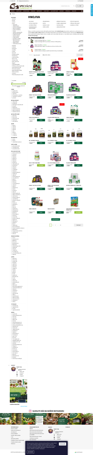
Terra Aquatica (15, 339)
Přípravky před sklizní (17, 33)
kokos (14, 117)
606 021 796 (13, 1)
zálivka (14, 102)
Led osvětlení (54, 11)
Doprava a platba (14, 428)
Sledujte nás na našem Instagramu (48, 411)
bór (13, 278)
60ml (13, 125)
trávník (14, 168)
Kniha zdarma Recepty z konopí (36, 436)
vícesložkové (15, 147)
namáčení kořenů (16, 109)
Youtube (21, 374)
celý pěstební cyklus (16, 142)
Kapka (14, 254)
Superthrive (15, 326)
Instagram (22, 376)
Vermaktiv (14, 330)
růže (13, 189)
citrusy (14, 161)
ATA (13, 237)
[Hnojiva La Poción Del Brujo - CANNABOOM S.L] (10, 14)
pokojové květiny (16, 172)
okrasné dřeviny (16, 176)
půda (14, 115)
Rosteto (14, 348)
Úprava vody (14, 58)
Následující (79, 225)
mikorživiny (15, 293)
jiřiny (13, 224)
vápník (14, 264)
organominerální (16, 310)
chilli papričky (15, 164)
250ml (14, 128)
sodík (14, 271)
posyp (14, 106)
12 (60, 225)
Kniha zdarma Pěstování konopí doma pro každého (37, 434)
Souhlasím (62, 444)
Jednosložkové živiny (17, 43)
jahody (14, 155)
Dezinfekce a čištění (17, 38)
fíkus (13, 205)
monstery (14, 208)
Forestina (15, 335)
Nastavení (30, 452)
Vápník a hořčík (16, 42)
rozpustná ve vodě (16, 96)
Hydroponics (15, 239)
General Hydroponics (17, 322)
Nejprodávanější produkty (17, 70)
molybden (14, 300)
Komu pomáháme (14, 433)
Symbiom (14, 328)
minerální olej (15, 296)
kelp (13, 283)
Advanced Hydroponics (17, 325)
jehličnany (14, 229)
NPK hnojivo (15, 276)
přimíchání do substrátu (17, 104)
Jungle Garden (15, 329)
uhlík (13, 294)
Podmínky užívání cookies (16, 442)
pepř (13, 179)
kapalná (14, 91)
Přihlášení (81, 1)
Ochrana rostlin (15, 60)
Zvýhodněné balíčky (16, 64)
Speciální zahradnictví (17, 344)
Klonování (14, 53)
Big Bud (14, 240)
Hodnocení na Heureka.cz (16, 430)
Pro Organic (15, 251)
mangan (14, 268)
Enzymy (14, 31)
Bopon (14, 354)
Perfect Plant (15, 351)
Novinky (62, 11)
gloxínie (14, 212)
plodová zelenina (16, 153)
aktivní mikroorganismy (17, 286)
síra (13, 269)
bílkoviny (14, 285)
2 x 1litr (14, 133)
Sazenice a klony (16, 36)
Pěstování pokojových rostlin (17, 74)
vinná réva (14, 196)
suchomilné (15, 198)
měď (13, 301)
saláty (14, 175)
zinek (14, 279)
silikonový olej (15, 297)
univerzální (15, 121)
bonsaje (14, 190)
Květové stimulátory (17, 29)
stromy (14, 154)
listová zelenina (15, 226)
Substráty (46, 11)
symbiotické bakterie (17, 287)
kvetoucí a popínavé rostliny (18, 228)
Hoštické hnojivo (16, 246)
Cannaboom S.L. (16, 341)
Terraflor (14, 250)
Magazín (74, 11)
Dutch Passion (15, 355)
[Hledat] (74, 6)
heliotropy (15, 221)
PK (13, 273)
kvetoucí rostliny (16, 218)
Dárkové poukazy (15, 71)
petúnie (14, 222)
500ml (14, 129)
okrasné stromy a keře (17, 231)
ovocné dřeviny (15, 183)
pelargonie (15, 187)
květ (13, 140)
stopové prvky (15, 299)
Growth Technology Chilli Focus (43, 40)
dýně (13, 186)
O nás (12, 437)
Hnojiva (33, 11)
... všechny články (23, 406)
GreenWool (15, 347)
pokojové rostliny (16, 200)
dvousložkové (15, 148)
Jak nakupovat (14, 432)
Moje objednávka (33, 439)
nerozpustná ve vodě (17, 95)
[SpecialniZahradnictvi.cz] (21, 6)
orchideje (14, 169)
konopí (14, 217)
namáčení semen (16, 111)
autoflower (15, 232)
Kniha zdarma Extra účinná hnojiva (36, 432)
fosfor (14, 260)
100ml (14, 126)
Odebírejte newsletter (34, 438)
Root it (14, 337)
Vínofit (14, 343)
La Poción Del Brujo (16, 253)
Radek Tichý (56, 429)
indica (14, 233)
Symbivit (14, 247)
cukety (14, 185)
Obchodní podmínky (15, 438)
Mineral (14, 244)
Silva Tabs (14, 353)
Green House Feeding (17, 358)
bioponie (14, 120)
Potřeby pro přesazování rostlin (18, 66)
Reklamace (13, 443)
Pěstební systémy (15, 54)
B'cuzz (14, 242)
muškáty (14, 173)
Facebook (21, 373)
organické (15, 307)
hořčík (14, 266)
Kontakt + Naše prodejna (15, 435)
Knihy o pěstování (15, 61)
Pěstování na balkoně (16, 69)
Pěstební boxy (15, 55)
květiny (14, 171)
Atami (14, 316)
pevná (14, 98)
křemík (14, 262)
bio (13, 308)
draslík (14, 261)
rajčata (14, 157)
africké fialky (15, 214)
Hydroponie (26, 11)
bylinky (14, 159)
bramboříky (15, 211)
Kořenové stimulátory (17, 27)
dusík (14, 258)
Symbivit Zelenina (40, 49)
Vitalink (14, 332)
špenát (14, 180)
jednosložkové (16, 146)
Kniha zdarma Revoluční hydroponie (36, 430)
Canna (14, 318)
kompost (14, 275)
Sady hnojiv (15, 24)
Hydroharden (15, 333)
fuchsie (14, 215)
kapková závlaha (16, 110)
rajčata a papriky (16, 193)
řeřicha (14, 182)
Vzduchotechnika (15, 57)
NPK (14, 272)
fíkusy (14, 207)
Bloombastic (15, 243)
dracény (14, 203)
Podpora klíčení (16, 37)
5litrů (13, 132)
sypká (14, 93)
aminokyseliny (15, 282)
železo (14, 265)
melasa (14, 289)
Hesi (14, 321)
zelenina (14, 225)
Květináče (39, 11)
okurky (14, 166)
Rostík (14, 357)
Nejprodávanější (37, 55)
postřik (14, 103)
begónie (14, 219)
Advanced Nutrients (17, 315)
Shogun (14, 346)
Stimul (14, 249)
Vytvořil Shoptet (79, 452)
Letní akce (14, 73)
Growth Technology (17, 323)
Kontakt (50, 427)
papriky (14, 158)
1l (13, 131)
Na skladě (14, 80)
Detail (41, 74)
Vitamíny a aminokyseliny (17, 32)
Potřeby (13, 51)
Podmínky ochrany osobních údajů (17, 440)
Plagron (14, 319)
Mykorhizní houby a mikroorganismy (16, 40)
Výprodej (68, 11)
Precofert (14, 350)
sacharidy (14, 290)
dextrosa (14, 280)
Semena (12, 11)
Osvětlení (18, 11)
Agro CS (14, 336)
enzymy (14, 292)
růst (13, 139)
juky (13, 201)
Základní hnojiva (16, 26)
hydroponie (15, 118)
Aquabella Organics (16, 340)
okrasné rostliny (16, 197)
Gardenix (14, 314)
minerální (15, 305)
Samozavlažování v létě (16, 67)
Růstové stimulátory (17, 28)
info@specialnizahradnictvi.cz (24, 1)
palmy (14, 192)
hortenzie (14, 165)
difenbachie (15, 210)
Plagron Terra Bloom (41, 45)
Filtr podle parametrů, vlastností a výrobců (18, 86)
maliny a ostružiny (16, 194)
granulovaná (15, 92)
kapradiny (14, 204)
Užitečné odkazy (14, 427)
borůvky (14, 162)
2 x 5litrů (14, 135)
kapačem (14, 107)
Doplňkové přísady (16, 34)
